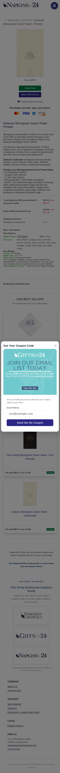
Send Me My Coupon (30, 422)
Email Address (13, 408)
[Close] (56, 346)
